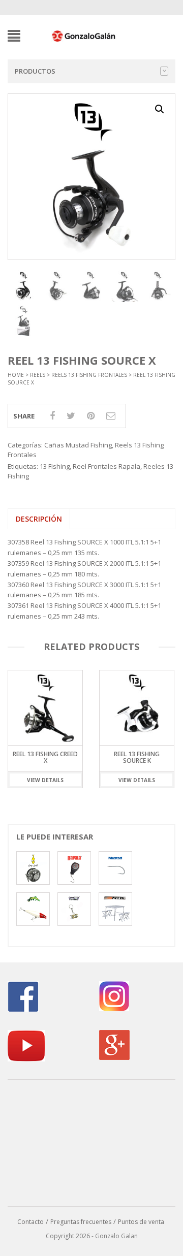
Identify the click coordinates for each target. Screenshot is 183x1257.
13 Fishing (55, 466)
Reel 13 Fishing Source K (56, 757)
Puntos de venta (141, 1221)
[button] (159, 109)
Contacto (30, 1221)
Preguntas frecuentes (80, 1221)
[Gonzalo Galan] (84, 35)
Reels (37, 374)
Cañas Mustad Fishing (78, 444)
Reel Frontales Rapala (106, 466)
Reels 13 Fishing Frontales (89, 374)
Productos (35, 71)
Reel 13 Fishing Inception (147, 757)
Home (16, 374)
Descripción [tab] (39, 519)
